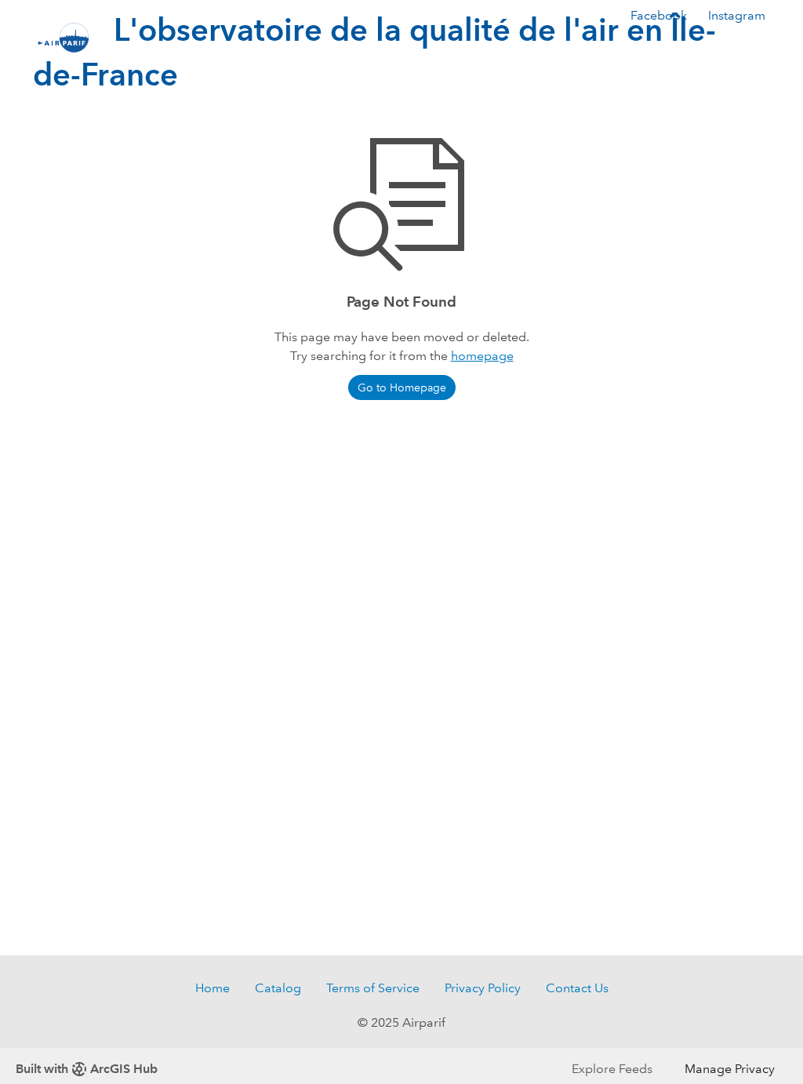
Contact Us (577, 987)
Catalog (278, 987)
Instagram (736, 15)
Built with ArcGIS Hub (87, 1068)
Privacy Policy (483, 987)
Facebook (658, 15)
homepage (482, 355)
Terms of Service (373, 987)
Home (212, 987)
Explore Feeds (612, 1068)
